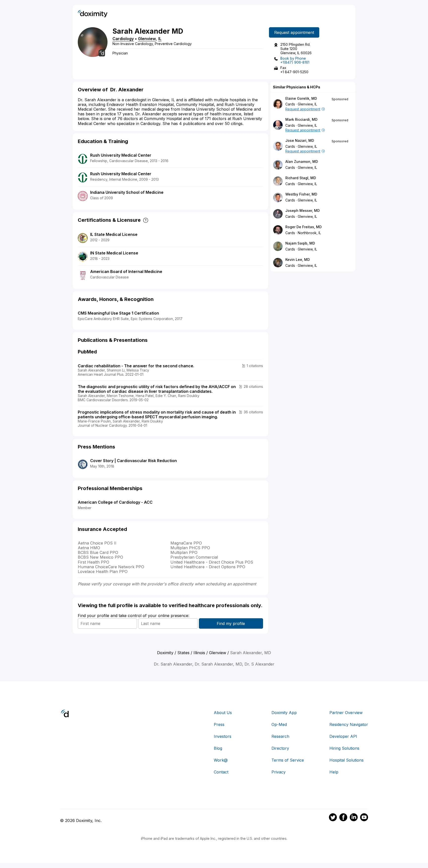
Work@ (221, 760)
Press (219, 724)
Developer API (343, 736)
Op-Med (279, 724)
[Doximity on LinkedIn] (354, 818)
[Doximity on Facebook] (343, 818)
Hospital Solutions (346, 760)
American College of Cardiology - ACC (115, 502)
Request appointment (294, 32)
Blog (218, 748)
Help (333, 771)
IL (159, 38)
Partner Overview (346, 712)
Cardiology (123, 38)
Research (280, 736)
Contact (221, 771)
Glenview (147, 38)
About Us (223, 712)
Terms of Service (287, 760)
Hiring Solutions (344, 748)
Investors (222, 736)
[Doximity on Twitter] (333, 818)
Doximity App (284, 712)
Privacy (278, 771)
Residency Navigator (348, 724)
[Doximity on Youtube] (364, 818)
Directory (280, 748)
